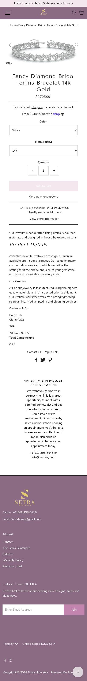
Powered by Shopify (64, 672)
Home (12, 25)
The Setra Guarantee (16, 548)
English (10, 644)
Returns (8, 554)
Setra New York (38, 672)
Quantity (43, 162)
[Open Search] (74, 13)
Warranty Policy (13, 560)
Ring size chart (12, 566)
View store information (44, 219)
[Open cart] (81, 13)
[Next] (20, 45)
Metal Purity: (43, 142)
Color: (43, 122)
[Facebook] (5, 661)
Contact (7, 542)
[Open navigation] (12, 13)
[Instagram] (10, 661)
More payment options (43, 197)
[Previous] (10, 45)
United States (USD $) (37, 644)
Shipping (37, 107)
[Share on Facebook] (36, 361)
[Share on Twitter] (43, 361)
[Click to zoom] (76, 45)
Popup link (51, 352)
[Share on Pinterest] (50, 361)
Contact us (34, 352)
